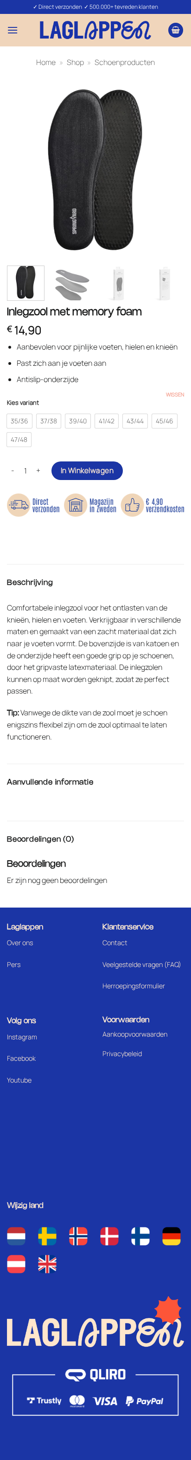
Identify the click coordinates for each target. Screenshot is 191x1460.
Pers (13, 964)
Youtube (19, 1080)
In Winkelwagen (87, 470)
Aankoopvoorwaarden (134, 1034)
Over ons (20, 942)
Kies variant (23, 403)
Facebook (21, 1058)
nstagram (22, 1036)
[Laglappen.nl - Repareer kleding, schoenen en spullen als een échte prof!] (95, 30)
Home (46, 62)
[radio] (19, 421)
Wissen (175, 394)
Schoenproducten (125, 62)
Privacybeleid (122, 1053)
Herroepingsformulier (133, 985)
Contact (114, 942)
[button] (12, 30)
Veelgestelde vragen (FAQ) (141, 964)
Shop (75, 62)
